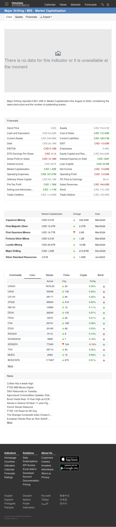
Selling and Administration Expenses (20, 189)
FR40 (11, 318)
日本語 (63, 499)
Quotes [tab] (19, 17)
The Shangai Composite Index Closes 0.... (29, 414)
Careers (45, 461)
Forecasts (9, 473)
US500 (11, 286)
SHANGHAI (14, 339)
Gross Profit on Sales (18, 158)
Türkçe (45, 499)
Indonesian (29, 507)
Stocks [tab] (49, 275)
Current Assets (15, 138)
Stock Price (13, 128)
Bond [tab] (100, 275)
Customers (47, 457)
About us (46, 473)
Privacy (45, 477)
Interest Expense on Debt (73, 158)
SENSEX (13, 344)
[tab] (46, 17)
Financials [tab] (31, 17)
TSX (10, 349)
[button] (108, 4)
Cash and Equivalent (18, 133)
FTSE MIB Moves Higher (20, 387)
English (8, 495)
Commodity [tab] (15, 275)
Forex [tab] (66, 275)
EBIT (62, 143)
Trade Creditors (15, 194)
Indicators (9, 465)
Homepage (10, 457)
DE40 (11, 312)
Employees (66, 148)
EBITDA (11, 148)
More (10, 366)
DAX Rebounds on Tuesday (22, 391)
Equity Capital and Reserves (73, 153)
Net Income (66, 169)
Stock (63, 189)
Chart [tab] (9, 17)
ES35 (11, 328)
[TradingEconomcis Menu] (7, 4)
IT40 (10, 323)
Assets (63, 128)
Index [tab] (32, 275)
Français (9, 507)
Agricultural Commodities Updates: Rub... (29, 395)
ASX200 (12, 333)
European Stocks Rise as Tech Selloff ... (28, 418)
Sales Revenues (69, 184)
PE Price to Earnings (71, 179)
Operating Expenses (18, 174)
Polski (26, 503)
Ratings (8, 477)
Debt (9, 143)
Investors (46, 465)
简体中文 (64, 495)
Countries (9, 461)
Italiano (27, 499)
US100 (11, 296)
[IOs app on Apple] (69, 459)
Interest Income (15, 164)
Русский (45, 495)
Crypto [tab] (83, 275)
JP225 (11, 302)
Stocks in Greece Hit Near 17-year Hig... (28, 403)
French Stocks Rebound (20, 407)
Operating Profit (68, 174)
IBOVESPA (14, 360)
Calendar (9, 469)
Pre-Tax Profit (14, 184)
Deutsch (27, 495)
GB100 (11, 307)
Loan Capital (67, 164)
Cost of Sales (67, 133)
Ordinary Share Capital (19, 179)
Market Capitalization (18, 169)
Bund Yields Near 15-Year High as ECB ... (29, 399)
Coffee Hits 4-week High (20, 383)
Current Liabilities (69, 138)
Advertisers (47, 469)
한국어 (63, 503)
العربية (44, 503)
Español (8, 499)
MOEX (11, 354)
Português (9, 503)
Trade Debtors (67, 194)
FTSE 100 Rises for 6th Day (22, 411)
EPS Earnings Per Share (20, 153)
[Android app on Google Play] (69, 467)
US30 (11, 291)
